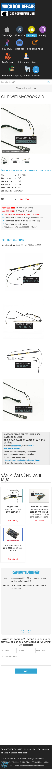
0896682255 (16, 446)
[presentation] (23, 631)
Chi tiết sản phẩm (13, 240)
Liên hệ (24, 199)
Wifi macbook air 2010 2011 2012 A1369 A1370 (12, 548)
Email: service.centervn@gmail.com (29, 766)
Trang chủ (20, 88)
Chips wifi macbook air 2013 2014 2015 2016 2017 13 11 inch (39, 509)
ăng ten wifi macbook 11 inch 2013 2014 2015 (13, 509)
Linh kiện (32, 88)
